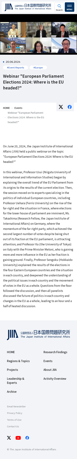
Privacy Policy (14, 413)
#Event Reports (15, 67)
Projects (12, 370)
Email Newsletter (16, 406)
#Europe (38, 67)
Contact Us (13, 426)
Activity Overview (55, 378)
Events (48, 361)
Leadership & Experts (15, 381)
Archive (11, 391)
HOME (11, 352)
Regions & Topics (18, 361)
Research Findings (55, 352)
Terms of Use (14, 419)
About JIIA (50, 370)
